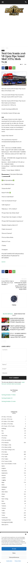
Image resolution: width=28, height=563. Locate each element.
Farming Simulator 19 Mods (9, 395)
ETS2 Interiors (5, 442)
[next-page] (5, 341)
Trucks (3, 515)
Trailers (3, 513)
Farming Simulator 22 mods (9, 401)
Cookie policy (9, 560)
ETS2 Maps (4, 445)
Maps (3, 482)
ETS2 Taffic (4, 456)
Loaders (4, 477)
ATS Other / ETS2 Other (8, 421)
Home (3, 48)
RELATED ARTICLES (8, 313)
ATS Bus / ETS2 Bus (7, 416)
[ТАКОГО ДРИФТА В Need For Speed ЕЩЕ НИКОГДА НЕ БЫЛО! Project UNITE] (5, 328)
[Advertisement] (14, 31)
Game (3, 466)
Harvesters (4, 470)
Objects (3, 489)
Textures (4, 506)
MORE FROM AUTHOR (19, 313)
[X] (6, 67)
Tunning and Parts (6, 520)
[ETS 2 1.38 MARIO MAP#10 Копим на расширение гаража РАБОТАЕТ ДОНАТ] (5, 335)
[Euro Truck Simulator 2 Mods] (14, 10)
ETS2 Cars (4, 440)
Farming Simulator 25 (7, 398)
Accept (14, 548)
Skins (3, 501)
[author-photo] (14, 302)
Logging (4, 480)
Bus (3, 431)
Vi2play (14, 305)
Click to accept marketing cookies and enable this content (14, 78)
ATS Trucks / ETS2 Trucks (8, 426)
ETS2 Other (4, 447)
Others (3, 494)
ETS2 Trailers (5, 459)
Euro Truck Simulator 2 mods (9, 463)
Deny (14, 553)
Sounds (3, 503)
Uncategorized (5, 522)
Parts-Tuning (5, 499)
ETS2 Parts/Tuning (6, 449)
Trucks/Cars (5, 517)
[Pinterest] (10, 67)
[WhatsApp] (13, 67)
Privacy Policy (18, 560)
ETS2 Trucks (5, 461)
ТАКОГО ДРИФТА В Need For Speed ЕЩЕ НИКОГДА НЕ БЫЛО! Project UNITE (17, 327)
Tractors (4, 508)
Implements (5, 473)
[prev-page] (3, 341)
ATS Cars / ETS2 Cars (7, 419)
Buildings (4, 428)
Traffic (3, 510)
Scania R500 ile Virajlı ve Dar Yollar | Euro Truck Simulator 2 (8, 282)
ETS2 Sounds (5, 454)
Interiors (4, 475)
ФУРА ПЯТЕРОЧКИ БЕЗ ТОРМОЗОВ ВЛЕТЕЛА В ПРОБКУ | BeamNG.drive (17, 320)
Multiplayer (4, 487)
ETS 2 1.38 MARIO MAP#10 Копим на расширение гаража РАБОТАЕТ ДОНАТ (18, 335)
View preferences (14, 557)
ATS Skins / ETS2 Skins (7, 424)
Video (7, 48)
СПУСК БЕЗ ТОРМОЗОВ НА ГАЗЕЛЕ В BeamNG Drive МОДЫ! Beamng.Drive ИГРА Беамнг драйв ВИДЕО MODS (20, 285)
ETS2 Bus (4, 438)
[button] (25, 534)
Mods (3, 484)
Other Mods (5, 492)
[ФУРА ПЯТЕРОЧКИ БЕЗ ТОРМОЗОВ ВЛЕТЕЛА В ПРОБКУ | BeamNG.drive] (5, 320)
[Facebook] (3, 67)
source (3, 262)
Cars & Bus (4, 435)
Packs (3, 496)
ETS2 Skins (4, 452)
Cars (3, 433)
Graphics (4, 468)
